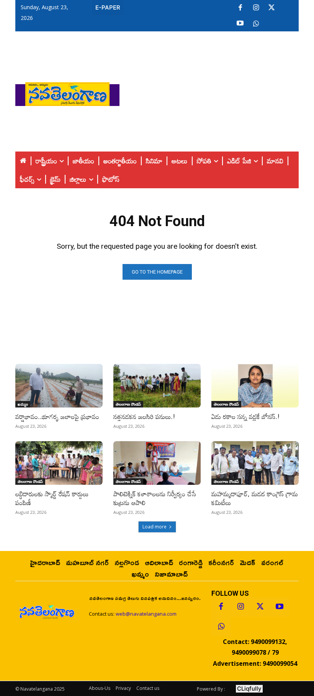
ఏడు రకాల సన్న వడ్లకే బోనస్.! (245, 416)
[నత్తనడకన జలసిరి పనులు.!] (157, 385)
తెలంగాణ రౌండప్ (128, 404)
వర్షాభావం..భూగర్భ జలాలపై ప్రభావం (57, 416)
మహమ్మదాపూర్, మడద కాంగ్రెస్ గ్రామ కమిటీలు (254, 498)
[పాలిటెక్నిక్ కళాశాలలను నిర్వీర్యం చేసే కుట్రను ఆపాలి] (157, 463)
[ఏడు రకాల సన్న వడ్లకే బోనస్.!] (255, 385)
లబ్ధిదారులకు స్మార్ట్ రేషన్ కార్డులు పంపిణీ (51, 498)
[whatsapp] (256, 24)
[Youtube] (240, 24)
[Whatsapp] (221, 626)
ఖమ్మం (23, 404)
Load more (154, 526)
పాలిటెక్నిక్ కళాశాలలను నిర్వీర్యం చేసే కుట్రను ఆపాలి (154, 498)
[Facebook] (240, 8)
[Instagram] (256, 8)
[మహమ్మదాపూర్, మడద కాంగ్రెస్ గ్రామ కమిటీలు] (255, 463)
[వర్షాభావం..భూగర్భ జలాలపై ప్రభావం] (59, 385)
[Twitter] (271, 8)
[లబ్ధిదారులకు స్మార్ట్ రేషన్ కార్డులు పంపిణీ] (59, 463)
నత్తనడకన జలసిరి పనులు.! (144, 416)
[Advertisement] (216, 92)
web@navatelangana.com (146, 613)
